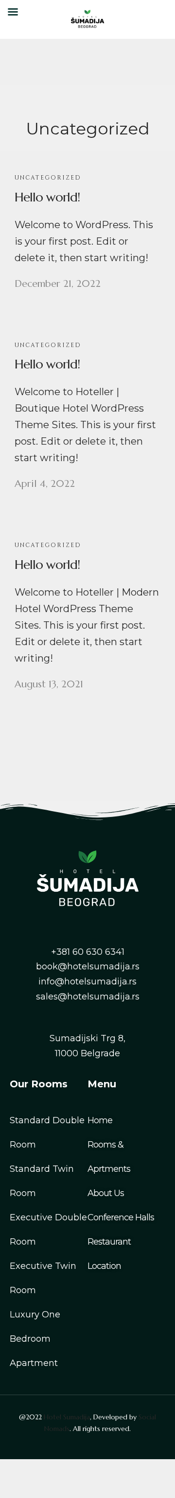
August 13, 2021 (49, 684)
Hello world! (47, 197)
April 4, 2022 (45, 484)
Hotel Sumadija (67, 1417)
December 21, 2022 (58, 284)
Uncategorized (48, 178)
